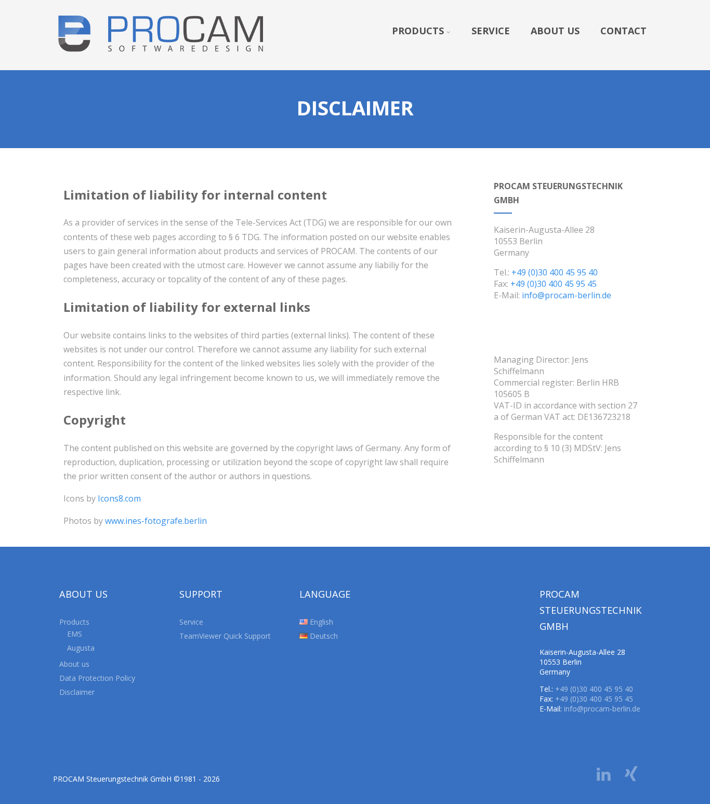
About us (555, 30)
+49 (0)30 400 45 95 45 (553, 283)
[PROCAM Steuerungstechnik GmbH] (160, 64)
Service (490, 30)
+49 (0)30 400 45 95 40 (554, 272)
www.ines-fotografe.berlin (156, 520)
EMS (74, 634)
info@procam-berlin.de (566, 295)
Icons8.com (119, 498)
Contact (623, 30)
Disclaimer (77, 692)
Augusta (81, 648)
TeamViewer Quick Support (225, 636)
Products (418, 30)
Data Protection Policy (97, 678)
